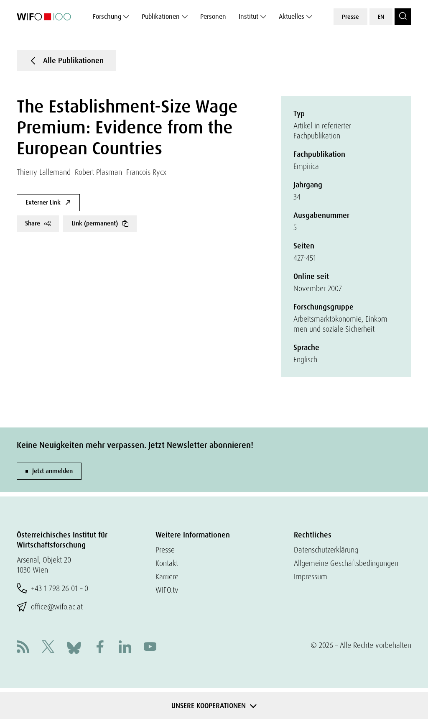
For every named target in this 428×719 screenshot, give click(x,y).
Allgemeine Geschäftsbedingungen (346, 563)
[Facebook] (100, 648)
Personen (213, 16)
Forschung (107, 16)
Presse (350, 16)
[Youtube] (150, 648)
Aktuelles (291, 16)
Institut (248, 16)
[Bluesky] (74, 647)
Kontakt (166, 563)
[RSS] (23, 648)
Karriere (166, 576)
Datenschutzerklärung (326, 550)
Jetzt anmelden (52, 471)
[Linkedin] (125, 648)
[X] (48, 648)
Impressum (310, 576)
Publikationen (161, 16)
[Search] (403, 16)
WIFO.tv (166, 590)
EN (381, 16)
